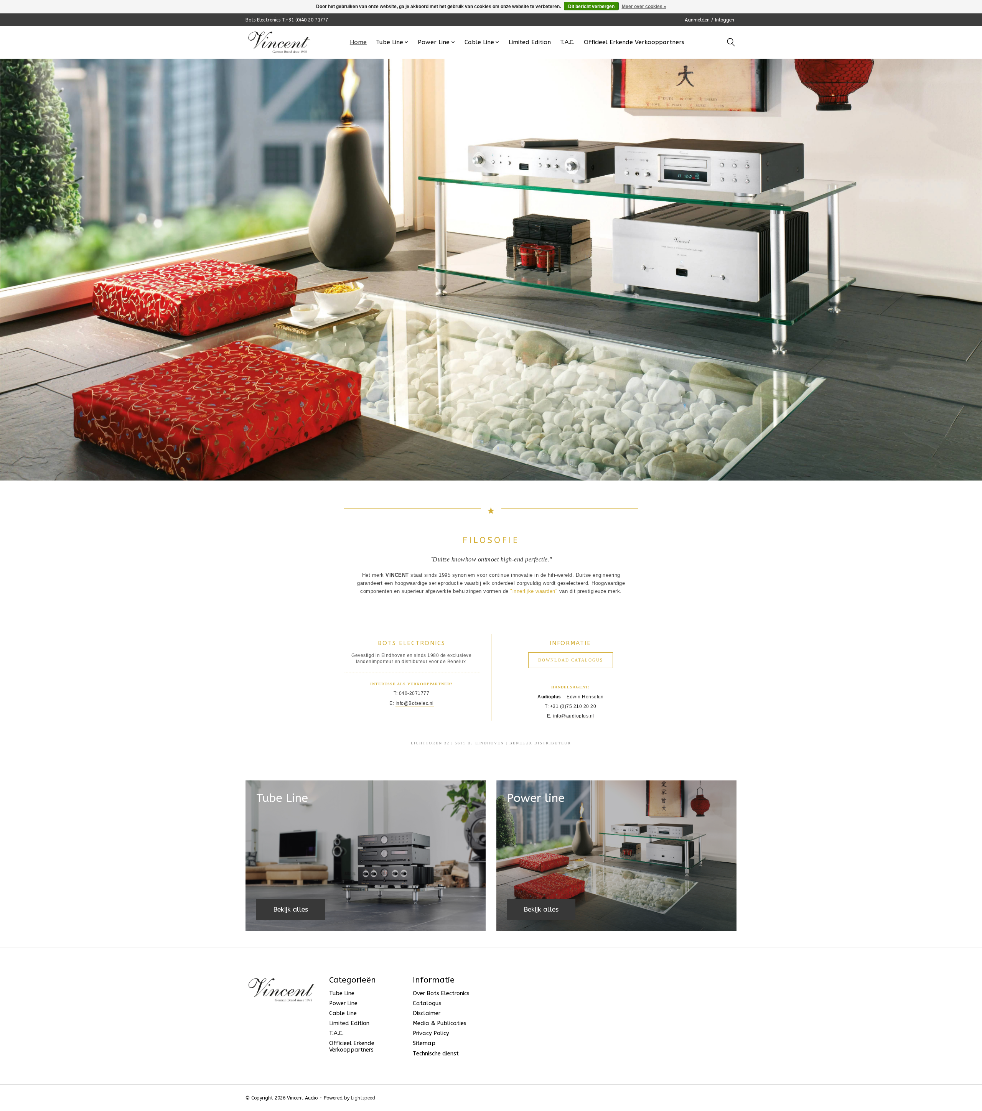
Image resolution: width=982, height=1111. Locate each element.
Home (358, 42)
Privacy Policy (431, 1033)
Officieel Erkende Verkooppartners (634, 42)
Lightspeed (363, 1098)
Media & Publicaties (439, 1023)
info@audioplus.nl (573, 716)
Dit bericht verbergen (591, 6)
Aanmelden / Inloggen (709, 20)
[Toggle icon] (730, 42)
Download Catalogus (570, 660)
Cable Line (343, 1013)
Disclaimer (426, 1013)
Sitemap (424, 1043)
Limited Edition (530, 42)
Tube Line (341, 993)
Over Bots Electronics (441, 993)
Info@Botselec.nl (414, 703)
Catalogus (427, 1003)
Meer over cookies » (644, 6)
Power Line (343, 1003)
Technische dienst (436, 1053)
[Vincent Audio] (279, 42)
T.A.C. (567, 42)
